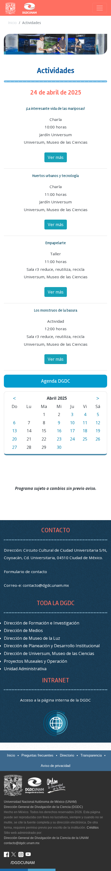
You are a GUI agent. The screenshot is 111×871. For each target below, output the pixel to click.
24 (72, 439)
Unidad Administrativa (25, 669)
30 (59, 447)
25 (85, 439)
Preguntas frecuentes (37, 755)
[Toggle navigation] (99, 8)
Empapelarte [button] (55, 243)
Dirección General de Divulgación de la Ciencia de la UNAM (46, 838)
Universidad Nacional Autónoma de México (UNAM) (40, 802)
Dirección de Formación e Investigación (41, 623)
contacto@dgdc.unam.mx (46, 585)
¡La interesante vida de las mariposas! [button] (55, 108)
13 (14, 431)
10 (72, 423)
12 (98, 423)
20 (14, 439)
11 (85, 423)
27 (14, 447)
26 (98, 439)
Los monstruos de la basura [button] (55, 310)
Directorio (67, 755)
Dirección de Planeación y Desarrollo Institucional (52, 646)
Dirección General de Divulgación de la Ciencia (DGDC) (43, 807)
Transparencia (91, 755)
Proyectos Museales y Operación (35, 661)
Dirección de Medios (23, 630)
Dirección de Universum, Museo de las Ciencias (49, 653)
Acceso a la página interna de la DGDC (55, 700)
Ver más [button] (56, 157)
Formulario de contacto (25, 571)
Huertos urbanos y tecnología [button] (55, 175)
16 (59, 431)
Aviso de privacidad (55, 766)
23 (59, 439)
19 (98, 431)
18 (85, 431)
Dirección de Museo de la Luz (32, 638)
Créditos (93, 827)
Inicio (12, 22)
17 (72, 431)
